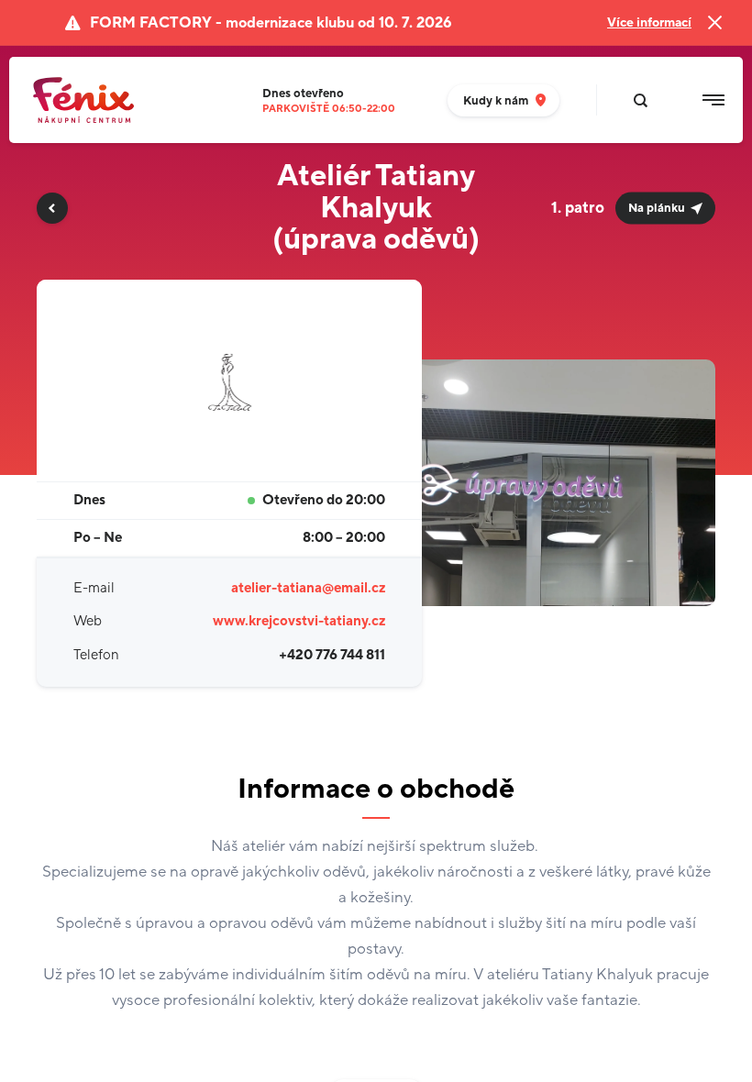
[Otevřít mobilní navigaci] (713, 100)
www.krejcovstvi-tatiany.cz (299, 621)
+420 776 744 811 (332, 655)
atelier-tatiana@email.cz (308, 588)
